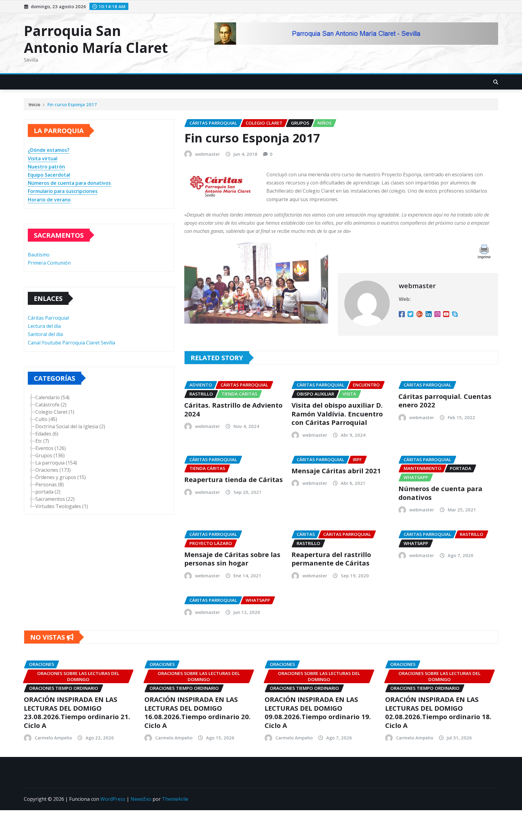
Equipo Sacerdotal (49, 174)
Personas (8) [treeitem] (49, 484)
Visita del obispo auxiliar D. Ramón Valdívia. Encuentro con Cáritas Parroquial (337, 413)
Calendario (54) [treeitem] (52, 397)
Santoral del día (45, 334)
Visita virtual (42, 158)
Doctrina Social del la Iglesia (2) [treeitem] (70, 426)
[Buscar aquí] (495, 82)
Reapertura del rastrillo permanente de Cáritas (331, 559)
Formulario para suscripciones (63, 191)
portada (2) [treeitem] (47, 491)
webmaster (207, 154)
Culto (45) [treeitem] (46, 419)
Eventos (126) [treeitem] (50, 448)
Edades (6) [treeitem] (46, 433)
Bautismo (39, 254)
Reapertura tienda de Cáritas (233, 479)
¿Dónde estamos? (48, 150)
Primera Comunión (49, 262)
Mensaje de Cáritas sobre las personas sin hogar (232, 559)
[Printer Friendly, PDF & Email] (483, 251)
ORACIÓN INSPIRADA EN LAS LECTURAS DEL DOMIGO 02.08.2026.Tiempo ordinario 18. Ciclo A (438, 712)
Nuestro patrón (46, 166)
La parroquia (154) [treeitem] (56, 462)
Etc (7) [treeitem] (42, 441)
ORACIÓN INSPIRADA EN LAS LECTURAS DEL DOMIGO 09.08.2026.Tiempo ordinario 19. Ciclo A (318, 712)
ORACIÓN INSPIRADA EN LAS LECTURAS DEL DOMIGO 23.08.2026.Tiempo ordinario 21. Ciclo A (77, 712)
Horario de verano (49, 199)
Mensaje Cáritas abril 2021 (336, 470)
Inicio (34, 104)
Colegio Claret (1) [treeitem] (54, 412)
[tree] (99, 452)
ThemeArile (175, 799)
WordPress (112, 799)
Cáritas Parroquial (48, 318)
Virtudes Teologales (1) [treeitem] (61, 506)
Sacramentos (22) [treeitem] (55, 499)
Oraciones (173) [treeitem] (53, 470)
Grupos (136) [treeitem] (50, 455)
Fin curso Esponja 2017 (72, 104)
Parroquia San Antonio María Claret (96, 39)
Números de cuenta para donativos (69, 183)
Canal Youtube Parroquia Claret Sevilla (71, 342)
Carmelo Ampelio (53, 738)
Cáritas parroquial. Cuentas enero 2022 (444, 400)
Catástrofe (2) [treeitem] (50, 404)
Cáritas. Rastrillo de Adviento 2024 (233, 409)
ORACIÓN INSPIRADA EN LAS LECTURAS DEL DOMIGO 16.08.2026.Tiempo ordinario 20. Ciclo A (197, 712)
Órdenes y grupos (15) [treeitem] (60, 477)
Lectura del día (44, 326)
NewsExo (140, 799)
